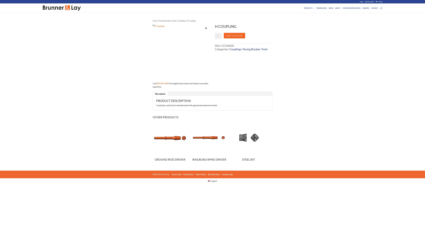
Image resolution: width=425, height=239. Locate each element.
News (331, 8)
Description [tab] (160, 94)
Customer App (227, 174)
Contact (374, 8)
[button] (206, 28)
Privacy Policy (188, 174)
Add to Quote (234, 35)
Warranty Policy (214, 174)
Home (361, 2)
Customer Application (351, 8)
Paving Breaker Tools (167, 21)
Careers (365, 8)
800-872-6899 (369, 2)
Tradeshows (321, 8)
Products (308, 8)
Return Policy (201, 174)
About (337, 8)
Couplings (181, 21)
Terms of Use (177, 174)
